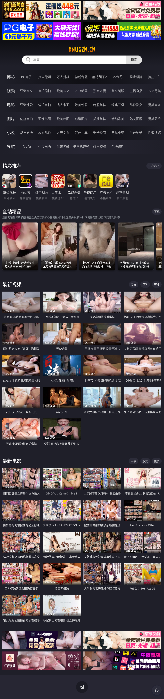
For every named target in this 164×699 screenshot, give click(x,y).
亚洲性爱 (26, 105)
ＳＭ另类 (154, 91)
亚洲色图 (44, 119)
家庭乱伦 (44, 133)
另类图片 (154, 119)
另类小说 (117, 133)
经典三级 (117, 105)
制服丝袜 (99, 105)
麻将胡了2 (99, 77)
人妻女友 (63, 133)
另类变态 (154, 105)
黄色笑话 (136, 133)
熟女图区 (136, 119)
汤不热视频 (81, 147)
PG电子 (26, 77)
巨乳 (145, 284)
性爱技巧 (154, 133)
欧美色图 (63, 119)
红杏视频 (99, 147)
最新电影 (12, 461)
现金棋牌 (136, 77)
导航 (11, 146)
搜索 (134, 60)
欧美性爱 (81, 105)
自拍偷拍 (44, 91)
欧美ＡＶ (63, 91)
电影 (11, 104)
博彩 (11, 76)
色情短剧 (117, 147)
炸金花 (118, 77)
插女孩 (26, 147)
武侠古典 (81, 133)
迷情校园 (99, 133)
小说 (11, 132)
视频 (11, 90)
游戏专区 (81, 77)
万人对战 (63, 77)
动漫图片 (81, 119)
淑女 (145, 461)
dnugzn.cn (82, 50)
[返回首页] (157, 690)
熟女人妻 (99, 91)
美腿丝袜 (99, 119)
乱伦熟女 (136, 105)
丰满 (133, 461)
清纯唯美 (117, 119)
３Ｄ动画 (81, 91)
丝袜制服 (117, 91)
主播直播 (136, 91)
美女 (133, 284)
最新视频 (12, 284)
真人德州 (44, 77)
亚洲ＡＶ (26, 91)
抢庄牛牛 (154, 77)
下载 (157, 211)
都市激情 (26, 133)
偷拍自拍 (44, 105)
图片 (11, 118)
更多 (157, 284)
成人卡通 (63, 105)
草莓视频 (63, 147)
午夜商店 (44, 147)
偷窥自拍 (26, 119)
